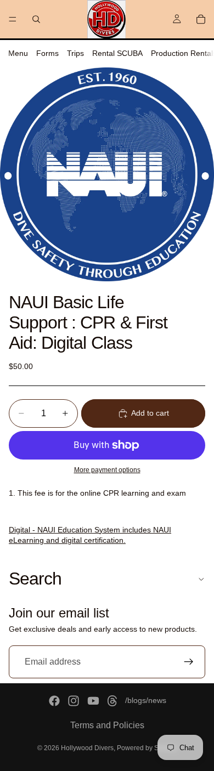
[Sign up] (188, 661)
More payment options (107, 469)
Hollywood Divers (87, 748)
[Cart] (201, 19)
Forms (47, 53)
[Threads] (112, 700)
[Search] (36, 19)
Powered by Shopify (147, 748)
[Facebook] (54, 700)
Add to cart (150, 413)
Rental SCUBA (117, 53)
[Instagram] (73, 700)
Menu (18, 53)
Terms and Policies (107, 725)
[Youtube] (93, 700)
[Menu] (12, 19)
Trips (75, 53)
